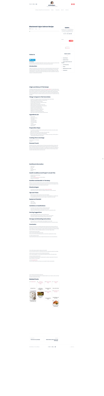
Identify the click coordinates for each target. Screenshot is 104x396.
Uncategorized (65, 70)
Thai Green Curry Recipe (35, 339)
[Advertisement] (52, 18)
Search (62, 39)
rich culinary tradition (48, 89)
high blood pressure (37, 177)
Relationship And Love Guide (67, 68)
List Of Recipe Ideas (66, 64)
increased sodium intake (48, 189)
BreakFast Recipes (65, 59)
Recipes (64, 66)
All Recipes (52, 5)
